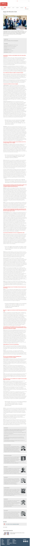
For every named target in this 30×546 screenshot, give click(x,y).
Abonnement (3, 544)
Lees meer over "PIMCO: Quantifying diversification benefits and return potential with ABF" (15, 533)
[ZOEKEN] (29, 1)
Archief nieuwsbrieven (14, 543)
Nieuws (5, 7)
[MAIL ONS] (27, 541)
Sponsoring (8, 539)
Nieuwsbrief (24, 539)
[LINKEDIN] (25, 541)
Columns (17, 7)
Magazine (9, 7)
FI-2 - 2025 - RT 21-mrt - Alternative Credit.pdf (12, 524)
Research (21, 7)
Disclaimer (8, 544)
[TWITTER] (24, 541)
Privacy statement (9, 543)
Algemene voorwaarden (14, 540)
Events (13, 7)
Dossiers (2, 9)
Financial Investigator (1, 7)
